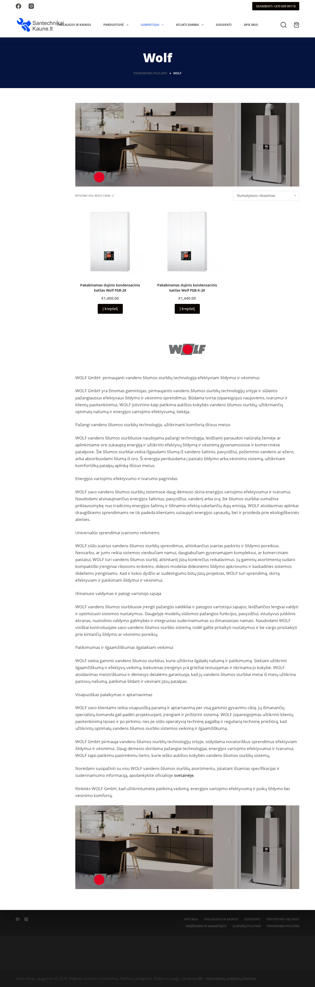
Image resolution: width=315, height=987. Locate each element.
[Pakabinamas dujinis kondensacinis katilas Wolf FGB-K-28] (187, 241)
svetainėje (184, 775)
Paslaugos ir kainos (74, 25)
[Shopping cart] (296, 25)
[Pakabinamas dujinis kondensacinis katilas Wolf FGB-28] (110, 241)
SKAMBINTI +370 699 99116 (276, 6)
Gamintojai (150, 25)
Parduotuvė (113, 25)
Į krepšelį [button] (110, 308)
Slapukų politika (247, 926)
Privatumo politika (283, 926)
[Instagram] (31, 6)
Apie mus (251, 25)
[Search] (283, 25)
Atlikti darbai (187, 25)
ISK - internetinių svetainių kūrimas (226, 978)
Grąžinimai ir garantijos (206, 926)
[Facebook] (18, 6)
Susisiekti (224, 25)
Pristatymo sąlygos (282, 919)
